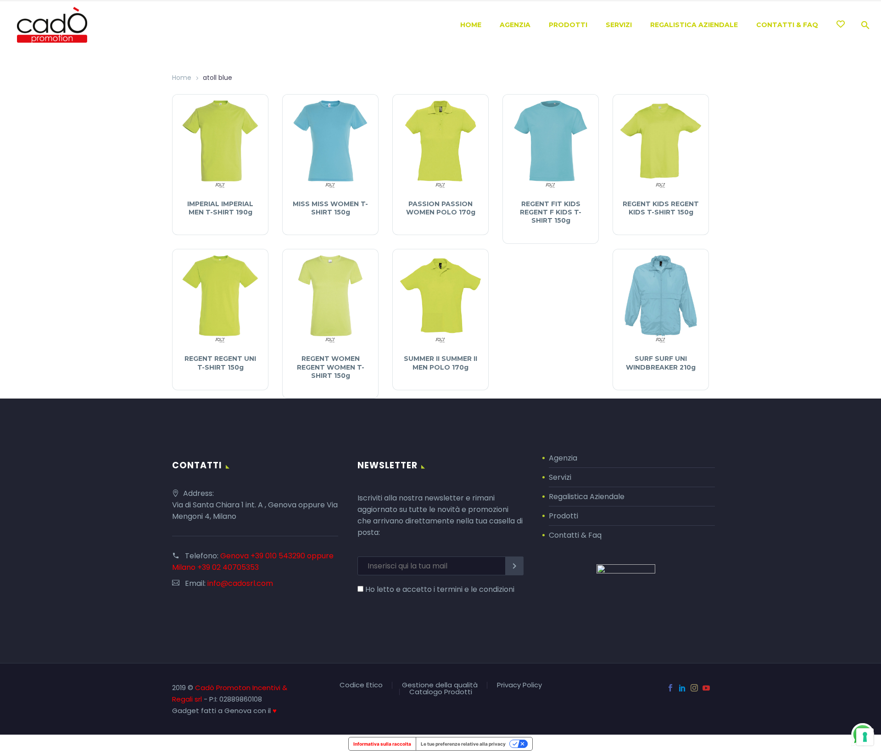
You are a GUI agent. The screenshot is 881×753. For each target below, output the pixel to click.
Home (470, 25)
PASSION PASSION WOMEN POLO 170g (440, 208)
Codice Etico (361, 685)
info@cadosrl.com (240, 583)
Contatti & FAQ (787, 25)
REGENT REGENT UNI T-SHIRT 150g (220, 362)
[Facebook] (670, 687)
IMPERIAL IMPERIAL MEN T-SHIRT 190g (220, 208)
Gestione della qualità (440, 685)
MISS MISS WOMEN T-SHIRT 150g (330, 208)
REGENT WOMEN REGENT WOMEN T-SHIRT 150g (330, 366)
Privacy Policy (519, 685)
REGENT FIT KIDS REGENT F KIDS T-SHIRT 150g (550, 212)
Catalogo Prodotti (440, 692)
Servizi (619, 25)
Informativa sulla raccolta (382, 744)
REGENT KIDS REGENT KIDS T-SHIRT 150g (661, 208)
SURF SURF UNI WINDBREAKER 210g (661, 362)
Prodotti (568, 25)
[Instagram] (694, 687)
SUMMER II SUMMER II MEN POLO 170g (440, 362)
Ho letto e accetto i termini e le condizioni (439, 589)
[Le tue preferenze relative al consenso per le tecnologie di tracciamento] (865, 737)
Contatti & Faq (575, 535)
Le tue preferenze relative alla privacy (463, 744)
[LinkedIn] (682, 687)
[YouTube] (706, 687)
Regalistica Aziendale (694, 25)
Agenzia (515, 25)
